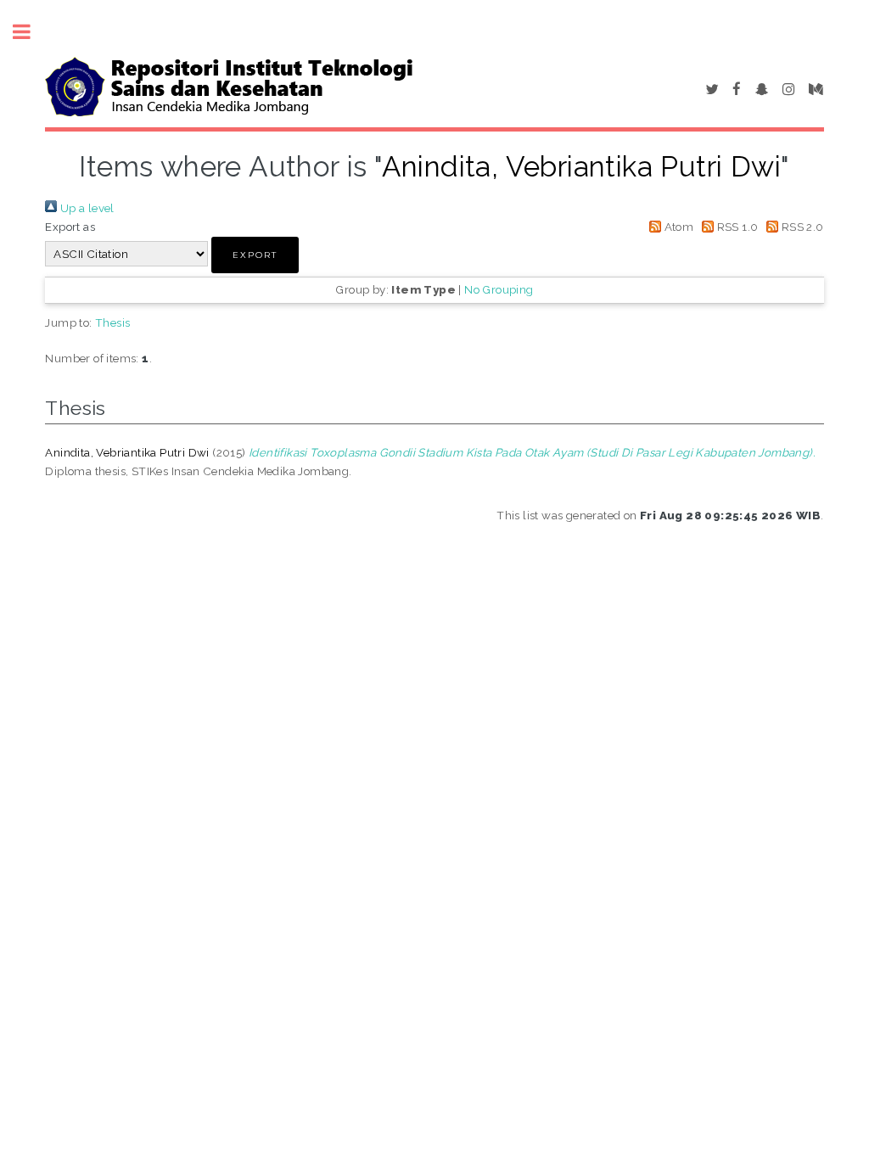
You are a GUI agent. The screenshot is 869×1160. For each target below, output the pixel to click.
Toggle (30, 32)
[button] (255, 255)
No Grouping (498, 289)
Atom (677, 226)
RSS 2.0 (800, 226)
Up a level (85, 208)
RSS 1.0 (736, 226)
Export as (70, 226)
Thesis (112, 322)
